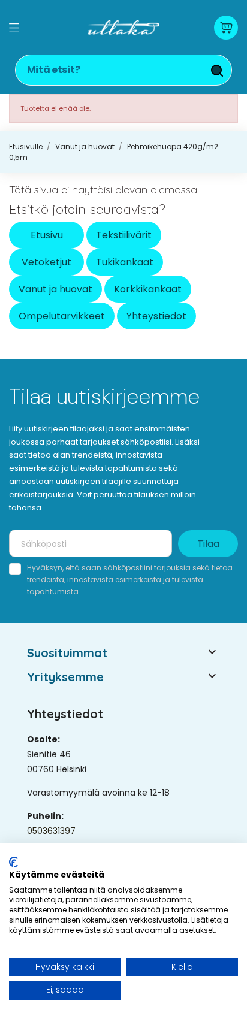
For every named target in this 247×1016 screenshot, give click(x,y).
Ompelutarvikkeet (62, 316)
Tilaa (208, 544)
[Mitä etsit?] (217, 71)
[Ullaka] (123, 27)
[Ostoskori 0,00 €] (226, 28)
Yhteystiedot (156, 316)
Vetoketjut (46, 262)
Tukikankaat (124, 262)
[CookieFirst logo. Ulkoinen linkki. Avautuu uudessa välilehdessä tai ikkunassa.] (13, 862)
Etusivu (47, 235)
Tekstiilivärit (124, 235)
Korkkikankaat (148, 289)
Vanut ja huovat (55, 289)
